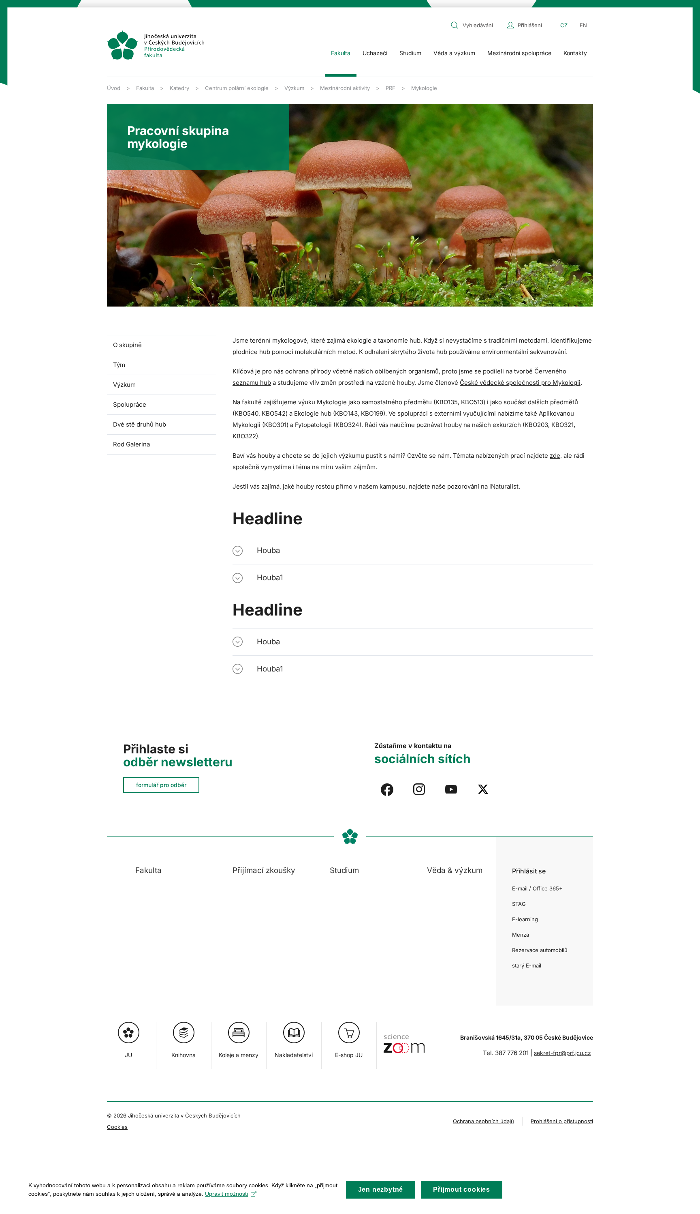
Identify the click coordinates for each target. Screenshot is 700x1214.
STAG (519, 904)
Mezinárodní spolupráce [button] (519, 52)
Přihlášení (530, 25)
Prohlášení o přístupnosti (562, 1121)
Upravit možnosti (226, 1193)
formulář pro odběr (161, 784)
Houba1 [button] (270, 577)
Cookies (117, 1127)
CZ (564, 25)
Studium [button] (410, 52)
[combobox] (476, 25)
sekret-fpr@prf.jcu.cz (562, 1052)
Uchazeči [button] (375, 52)
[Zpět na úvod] (155, 45)
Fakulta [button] (340, 52)
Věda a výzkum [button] (454, 52)
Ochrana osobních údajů (483, 1121)
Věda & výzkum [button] (454, 870)
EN (583, 25)
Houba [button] (268, 550)
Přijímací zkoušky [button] (264, 870)
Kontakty (575, 52)
